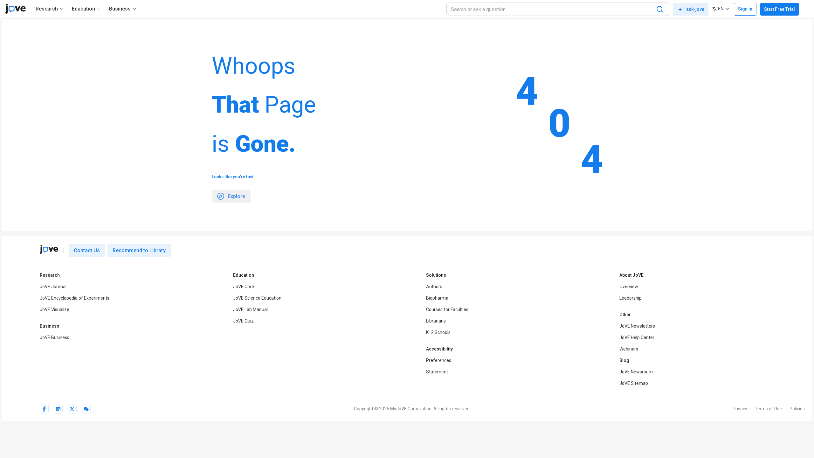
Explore (236, 196)
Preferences (438, 360)
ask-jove (695, 9)
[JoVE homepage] (49, 249)
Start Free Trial (779, 9)
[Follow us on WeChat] (86, 409)
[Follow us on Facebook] (44, 409)
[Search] (659, 9)
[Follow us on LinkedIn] (58, 409)
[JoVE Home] (15, 9)
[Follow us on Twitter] (72, 409)
